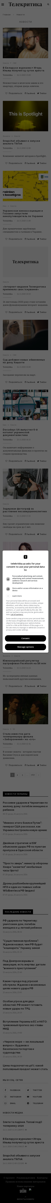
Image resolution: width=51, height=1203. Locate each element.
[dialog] (25, 601)
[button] (25, 596)
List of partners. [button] (17, 614)
